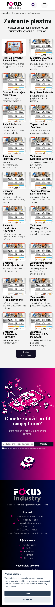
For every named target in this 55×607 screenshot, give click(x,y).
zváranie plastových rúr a (13, 264)
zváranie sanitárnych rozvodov (10, 334)
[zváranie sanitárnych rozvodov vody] (14, 321)
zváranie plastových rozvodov (9, 228)
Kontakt (29, 555)
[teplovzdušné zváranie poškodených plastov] (41, 113)
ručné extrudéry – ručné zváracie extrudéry (13, 131)
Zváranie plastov (34, 13)
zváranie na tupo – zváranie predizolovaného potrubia (14, 306)
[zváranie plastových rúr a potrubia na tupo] (14, 252)
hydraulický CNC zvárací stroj (13, 59)
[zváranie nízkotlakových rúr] (41, 146)
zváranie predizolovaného (13, 298)
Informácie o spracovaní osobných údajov (27, 533)
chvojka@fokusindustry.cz (29, 523)
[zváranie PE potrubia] (14, 180)
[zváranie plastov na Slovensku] (41, 180)
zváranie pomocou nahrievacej (41, 264)
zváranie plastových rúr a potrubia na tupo (14, 269)
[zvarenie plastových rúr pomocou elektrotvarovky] (41, 321)
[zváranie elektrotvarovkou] (14, 146)
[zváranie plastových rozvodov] (14, 215)
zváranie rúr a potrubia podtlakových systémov (41, 304)
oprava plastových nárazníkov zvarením (12, 99)
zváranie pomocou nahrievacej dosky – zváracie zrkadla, (39, 271)
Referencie (29, 551)
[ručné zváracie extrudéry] (14, 113)
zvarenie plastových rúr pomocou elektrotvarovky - (40, 343)
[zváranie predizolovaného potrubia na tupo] (14, 286)
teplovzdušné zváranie (38, 125)
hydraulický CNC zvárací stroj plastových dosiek (13, 65)
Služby (29, 548)
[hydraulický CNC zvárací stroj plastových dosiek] (14, 47)
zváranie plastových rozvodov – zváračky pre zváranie (14, 236)
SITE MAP (29, 558)
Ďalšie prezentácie (26, 353)
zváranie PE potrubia (10, 192)
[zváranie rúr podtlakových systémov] (41, 286)
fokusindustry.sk (7, 13)
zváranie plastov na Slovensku (40, 192)
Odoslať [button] (43, 444)
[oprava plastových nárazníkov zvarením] (14, 82)
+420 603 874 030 (29, 520)
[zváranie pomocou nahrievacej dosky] (41, 252)
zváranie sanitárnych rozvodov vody (12, 341)
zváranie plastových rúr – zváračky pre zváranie (41, 232)
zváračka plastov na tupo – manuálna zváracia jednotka (41, 66)
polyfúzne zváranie (41, 92)
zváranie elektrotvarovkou (13, 157)
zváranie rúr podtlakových (38, 298)
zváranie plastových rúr (39, 226)
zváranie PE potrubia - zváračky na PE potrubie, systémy (14, 199)
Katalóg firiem (21, 13)
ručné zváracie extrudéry (12, 125)
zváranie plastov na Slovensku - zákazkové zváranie (40, 199)
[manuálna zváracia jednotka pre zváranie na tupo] (41, 47)
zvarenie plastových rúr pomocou (39, 334)
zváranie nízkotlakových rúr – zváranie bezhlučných (41, 165)
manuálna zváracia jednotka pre (41, 59)
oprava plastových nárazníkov (14, 93)
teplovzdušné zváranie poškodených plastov (40, 131)
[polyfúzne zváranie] (41, 82)
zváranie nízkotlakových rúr (41, 157)
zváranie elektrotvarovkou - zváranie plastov (11, 165)
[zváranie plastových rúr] (41, 215)
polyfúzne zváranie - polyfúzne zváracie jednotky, (39, 98)
